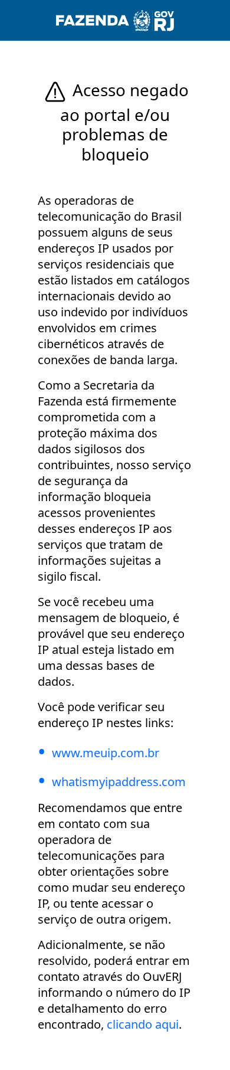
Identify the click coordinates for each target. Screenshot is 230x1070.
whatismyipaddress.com (119, 782)
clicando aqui (143, 1024)
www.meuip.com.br (105, 753)
